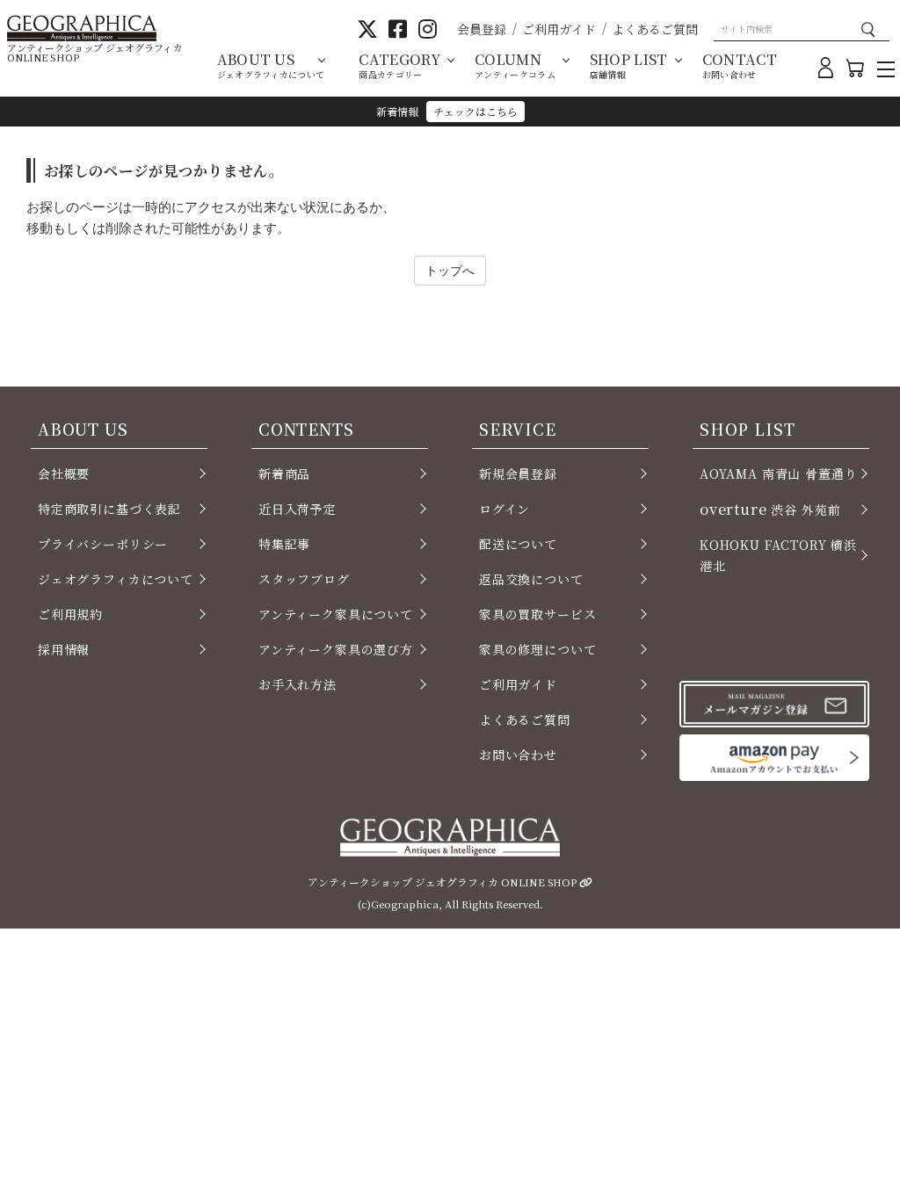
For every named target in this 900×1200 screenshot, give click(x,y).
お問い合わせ (518, 754)
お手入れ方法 (297, 684)
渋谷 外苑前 (770, 508)
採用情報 (64, 649)
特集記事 (284, 544)
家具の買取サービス (537, 614)
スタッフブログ (304, 579)
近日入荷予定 (297, 508)
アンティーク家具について (335, 614)
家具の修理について (537, 649)
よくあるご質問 (655, 29)
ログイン (504, 508)
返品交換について (531, 579)
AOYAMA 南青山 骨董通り (778, 473)
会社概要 (64, 473)
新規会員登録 (518, 473)
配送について (518, 544)
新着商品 (284, 473)
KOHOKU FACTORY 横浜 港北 (778, 555)
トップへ (450, 270)
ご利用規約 (70, 614)
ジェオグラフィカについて (115, 579)
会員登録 (481, 29)
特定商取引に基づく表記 (109, 508)
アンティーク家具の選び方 (335, 649)
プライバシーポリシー (103, 544)
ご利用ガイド (559, 29)
